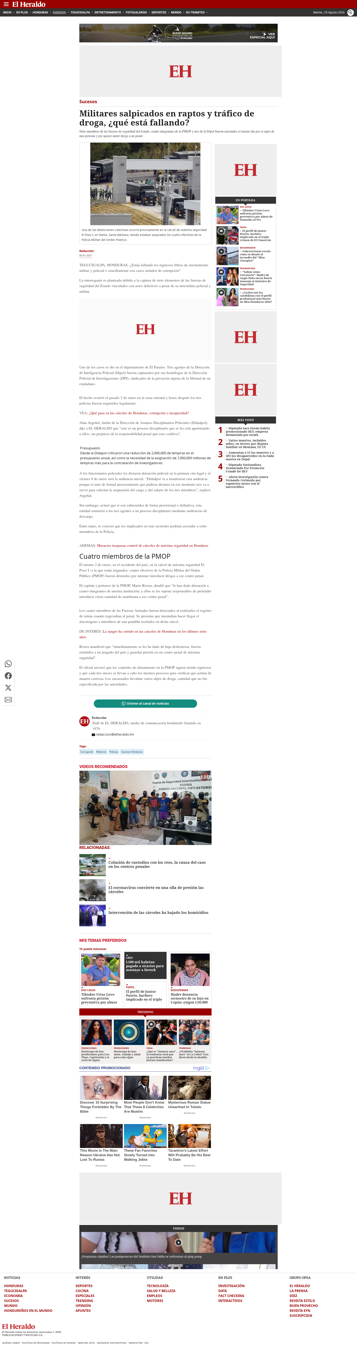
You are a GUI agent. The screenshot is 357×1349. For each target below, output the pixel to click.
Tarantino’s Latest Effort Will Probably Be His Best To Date (189, 1155)
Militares (101, 752)
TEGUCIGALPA (15, 1291)
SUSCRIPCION (301, 1315)
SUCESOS (11, 1300)
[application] (145, 808)
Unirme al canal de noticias (148, 703)
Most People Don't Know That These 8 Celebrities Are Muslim (144, 1107)
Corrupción (86, 752)
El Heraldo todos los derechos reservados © (31, 1332)
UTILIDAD (155, 1277)
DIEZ (293, 1295)
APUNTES (83, 1310)
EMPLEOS (154, 1295)
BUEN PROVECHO (304, 1305)
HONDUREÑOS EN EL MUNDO (28, 1310)
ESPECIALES (85, 1295)
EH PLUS (225, 1277)
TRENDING (84, 1300)
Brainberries (101, 1117)
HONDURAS (13, 1286)
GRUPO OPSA (300, 1277)
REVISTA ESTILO (302, 1300)
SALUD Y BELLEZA (161, 1291)
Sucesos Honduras (132, 752)
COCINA (82, 1291)
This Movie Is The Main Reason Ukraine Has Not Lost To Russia (100, 1155)
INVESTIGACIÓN (231, 1286)
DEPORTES (84, 1286)
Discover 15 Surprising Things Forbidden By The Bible (100, 1107)
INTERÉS (83, 1277)
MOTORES (155, 1300)
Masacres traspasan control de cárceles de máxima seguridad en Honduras (152, 545)
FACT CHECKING (231, 1295)
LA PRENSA (299, 1291)
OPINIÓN (83, 1305)
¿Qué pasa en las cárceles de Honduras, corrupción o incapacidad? (138, 412)
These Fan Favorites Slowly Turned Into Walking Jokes (140, 1155)
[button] (8, 664)
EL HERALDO (300, 1286)
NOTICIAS (12, 1277)
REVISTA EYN (300, 1310)
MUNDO (11, 1305)
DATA (222, 1291)
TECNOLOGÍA (158, 1286)
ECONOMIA (13, 1295)
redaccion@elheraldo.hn (115, 734)
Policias (113, 752)
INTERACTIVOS (230, 1300)
